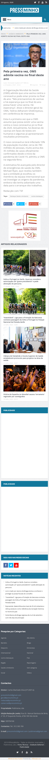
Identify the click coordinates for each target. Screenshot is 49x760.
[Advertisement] (24, 446)
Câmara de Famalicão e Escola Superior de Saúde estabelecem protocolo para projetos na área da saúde (23, 358)
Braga (29, 643)
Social (3, 673)
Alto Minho (31, 638)
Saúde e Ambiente (7, 668)
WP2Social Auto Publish (15, 759)
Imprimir (35, 85)
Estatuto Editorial (37, 745)
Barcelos (4, 643)
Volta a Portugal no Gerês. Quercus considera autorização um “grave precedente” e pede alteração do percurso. (22, 281)
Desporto (4, 648)
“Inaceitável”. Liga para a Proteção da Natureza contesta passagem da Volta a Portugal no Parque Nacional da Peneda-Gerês (23, 319)
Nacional (30, 653)
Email (44, 85)
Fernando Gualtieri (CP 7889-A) (18, 83)
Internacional (5, 653)
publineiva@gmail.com (38, 731)
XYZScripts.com (36, 759)
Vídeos (29, 673)
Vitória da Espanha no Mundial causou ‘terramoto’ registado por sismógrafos (23, 395)
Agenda (3, 638)
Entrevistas (31, 648)
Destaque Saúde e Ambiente (19, 196)
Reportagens (31, 663)
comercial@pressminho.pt (11, 703)
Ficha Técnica (23, 745)
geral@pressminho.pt (9, 698)
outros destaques (37, 196)
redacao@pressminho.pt (11, 700)
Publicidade (24, 747)
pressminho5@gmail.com (11, 695)
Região (3, 663)
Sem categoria (32, 668)
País (28, 658)
